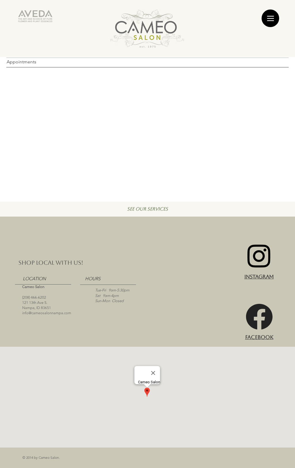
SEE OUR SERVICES (147, 209)
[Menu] (270, 18)
